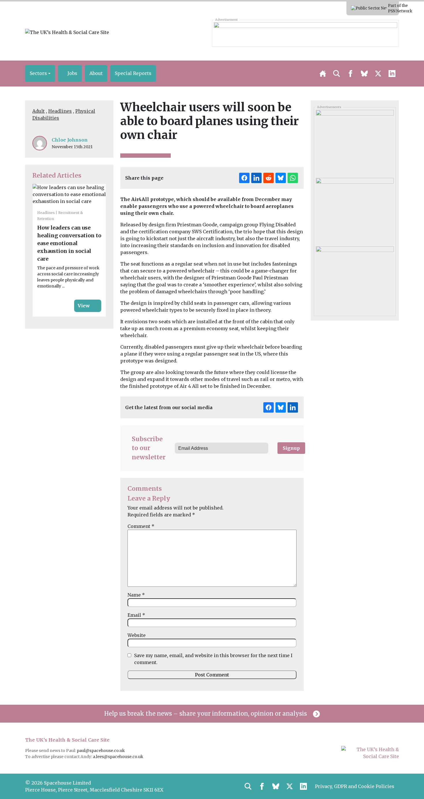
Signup (291, 448)
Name (136, 595)
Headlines (60, 111)
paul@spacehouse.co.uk (101, 750)
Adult (38, 111)
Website (136, 635)
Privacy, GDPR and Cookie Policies (354, 786)
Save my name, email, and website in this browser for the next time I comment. (213, 659)
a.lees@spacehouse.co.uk (118, 756)
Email (136, 615)
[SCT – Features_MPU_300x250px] (354, 142)
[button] (40, 73)
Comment (140, 526)
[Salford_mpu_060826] (354, 278)
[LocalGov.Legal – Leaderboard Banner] (305, 33)
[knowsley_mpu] (354, 210)
